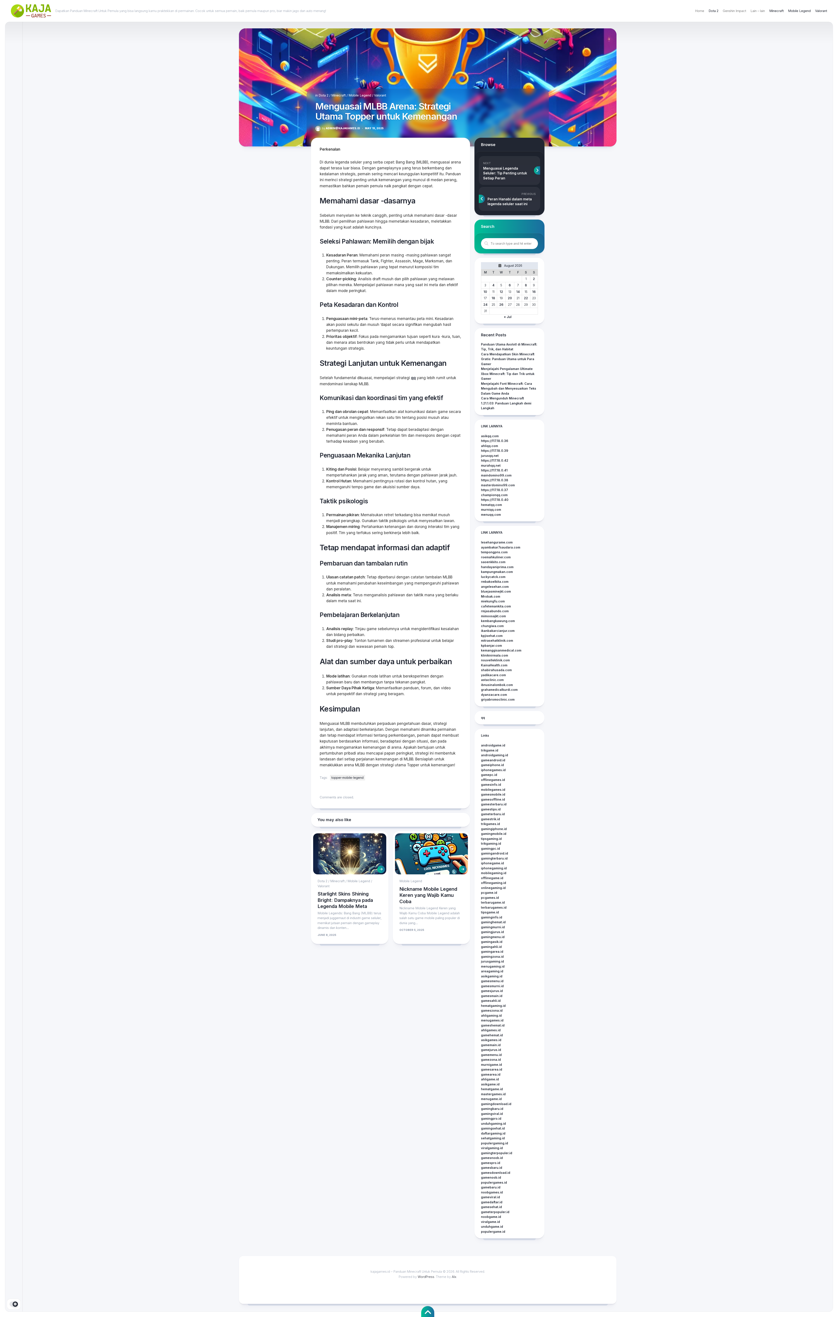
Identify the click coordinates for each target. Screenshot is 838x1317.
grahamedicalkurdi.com (499, 689)
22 (526, 298)
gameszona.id (492, 1010)
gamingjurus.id (492, 932)
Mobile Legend (799, 11)
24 (485, 304)
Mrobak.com (490, 596)
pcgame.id (489, 892)
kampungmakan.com (497, 572)
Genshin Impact (734, 11)
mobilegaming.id (493, 873)
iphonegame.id (492, 863)
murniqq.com (491, 509)
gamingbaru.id (492, 1109)
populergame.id (493, 1231)
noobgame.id (491, 1217)
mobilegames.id (493, 789)
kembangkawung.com (498, 621)
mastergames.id (493, 1094)
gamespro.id (490, 1163)
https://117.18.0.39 (494, 450)
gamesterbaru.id (494, 804)
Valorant (821, 11)
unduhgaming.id (493, 1123)
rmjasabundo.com (495, 611)
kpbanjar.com (491, 645)
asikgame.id (490, 1084)
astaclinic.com (492, 680)
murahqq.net (491, 465)
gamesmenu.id (492, 981)
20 (510, 298)
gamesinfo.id (491, 784)
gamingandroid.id (494, 853)
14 (518, 292)
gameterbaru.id (493, 814)
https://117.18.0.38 (494, 480)
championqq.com (494, 495)
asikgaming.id (491, 976)
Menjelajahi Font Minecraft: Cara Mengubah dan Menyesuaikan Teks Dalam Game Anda (508, 388)
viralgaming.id (492, 1148)
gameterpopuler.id (495, 1212)
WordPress (426, 1277)
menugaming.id (493, 966)
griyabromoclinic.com (498, 699)
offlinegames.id (493, 780)
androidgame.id (493, 745)
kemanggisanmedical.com (501, 650)
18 (493, 298)
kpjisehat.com (492, 636)
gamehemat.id (492, 1035)
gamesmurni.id (492, 986)
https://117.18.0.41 (494, 470)
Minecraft (776, 11)
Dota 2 (713, 11)
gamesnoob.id (492, 1158)
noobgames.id (492, 1192)
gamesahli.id (491, 1000)
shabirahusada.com (496, 670)
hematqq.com (491, 505)
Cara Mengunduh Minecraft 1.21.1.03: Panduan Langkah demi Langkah (506, 403)
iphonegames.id (493, 770)
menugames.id (492, 1020)
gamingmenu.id (493, 937)
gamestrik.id (490, 819)
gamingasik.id (491, 942)
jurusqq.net (490, 455)
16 (534, 292)
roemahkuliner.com (496, 557)
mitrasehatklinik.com (497, 640)
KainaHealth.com (494, 665)
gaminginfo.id (491, 917)
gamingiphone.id (494, 829)
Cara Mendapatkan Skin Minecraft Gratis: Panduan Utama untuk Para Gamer (507, 359)
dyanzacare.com (494, 694)
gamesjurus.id (492, 991)
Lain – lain (757, 11)
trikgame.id (489, 750)
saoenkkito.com (493, 562)
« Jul (508, 317)
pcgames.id (490, 897)
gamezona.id (491, 1059)
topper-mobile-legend (347, 777)
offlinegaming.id (493, 883)
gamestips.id (491, 809)
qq (413, 378)
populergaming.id (494, 1143)
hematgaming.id (493, 1006)
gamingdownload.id (496, 1104)
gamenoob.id (491, 1177)
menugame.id (491, 1099)
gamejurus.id (491, 1050)
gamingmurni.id (493, 927)
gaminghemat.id (493, 922)
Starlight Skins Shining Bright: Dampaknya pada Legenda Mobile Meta (345, 900)
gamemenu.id (491, 1055)
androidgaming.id (494, 755)
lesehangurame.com (497, 542)
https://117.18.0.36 (494, 441)
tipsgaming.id (491, 839)
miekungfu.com (493, 601)
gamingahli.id (491, 947)
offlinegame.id (492, 878)
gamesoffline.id (493, 799)
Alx (454, 1277)
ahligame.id (490, 1079)
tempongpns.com (494, 552)
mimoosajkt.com (493, 616)
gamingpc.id (490, 848)
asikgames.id (491, 1040)
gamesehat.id (491, 1207)
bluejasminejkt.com (496, 591)
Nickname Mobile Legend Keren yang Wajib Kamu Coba (428, 895)
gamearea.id (490, 1074)
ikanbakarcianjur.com (498, 631)
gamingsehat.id (493, 1128)
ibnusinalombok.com (497, 685)
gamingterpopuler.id (496, 1153)
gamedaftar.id (491, 1202)
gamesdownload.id (495, 1172)
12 (501, 292)
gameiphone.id (492, 765)
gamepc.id (489, 775)
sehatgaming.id (493, 1138)
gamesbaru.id (491, 1167)
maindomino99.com (496, 475)
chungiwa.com (492, 626)
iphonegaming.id (494, 868)
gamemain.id (491, 1045)
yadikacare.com (493, 675)
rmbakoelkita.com (494, 581)
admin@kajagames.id (341, 128)
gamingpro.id (491, 1118)
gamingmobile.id (493, 834)
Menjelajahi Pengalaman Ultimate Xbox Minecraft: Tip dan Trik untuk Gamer (507, 373)
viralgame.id (490, 1222)
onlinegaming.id (493, 888)
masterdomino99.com (498, 485)
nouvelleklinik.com (495, 660)
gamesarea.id (491, 1069)
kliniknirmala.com (494, 655)
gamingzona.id (492, 956)
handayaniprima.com (497, 567)
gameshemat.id (493, 1025)
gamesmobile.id (493, 794)
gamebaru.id (490, 1187)
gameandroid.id (493, 760)
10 (485, 292)
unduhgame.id (492, 1226)
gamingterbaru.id (494, 858)
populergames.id (494, 1182)
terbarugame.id (493, 902)
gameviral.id (490, 1197)
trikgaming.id (491, 843)
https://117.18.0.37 (494, 490)
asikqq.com (490, 436)
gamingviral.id (492, 1114)
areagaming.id (492, 971)
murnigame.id (491, 1064)
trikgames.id (490, 824)
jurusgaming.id (492, 961)
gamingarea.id (492, 951)
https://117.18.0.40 (494, 500)
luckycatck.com (493, 577)
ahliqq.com (489, 446)
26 (501, 304)
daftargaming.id (493, 1133)
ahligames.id (491, 1030)
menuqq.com (491, 514)
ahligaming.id (491, 1015)
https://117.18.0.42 (494, 460)
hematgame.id (492, 1089)
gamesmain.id (491, 996)
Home (699, 11)
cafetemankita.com (496, 606)
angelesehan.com (495, 586)
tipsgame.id (490, 912)
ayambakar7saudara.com (500, 547)
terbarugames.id (494, 907)
